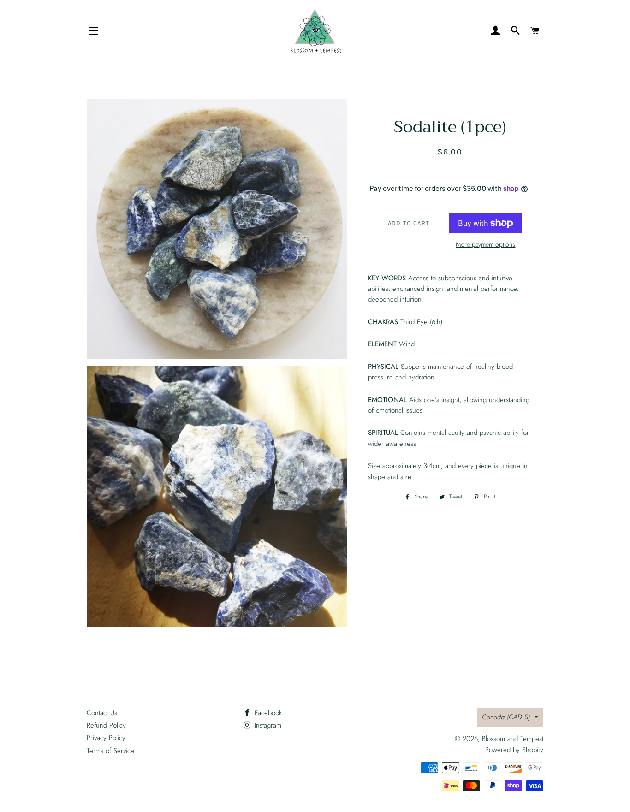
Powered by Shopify (514, 750)
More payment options (485, 244)
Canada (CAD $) (506, 717)
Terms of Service (110, 751)
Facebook (267, 713)
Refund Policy (106, 725)
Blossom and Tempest (512, 739)
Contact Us (102, 713)
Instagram (266, 725)
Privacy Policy (106, 738)
